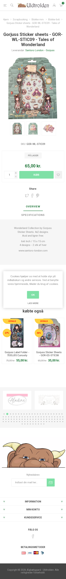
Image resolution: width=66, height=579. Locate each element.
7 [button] (21, 413)
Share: (33, 188)
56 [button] (30, 419)
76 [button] (22, 421)
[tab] (33, 206)
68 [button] (62, 419)
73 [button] (14, 421)
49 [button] (11, 419)
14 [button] (40, 413)
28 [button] (16, 416)
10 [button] (29, 413)
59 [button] (38, 419)
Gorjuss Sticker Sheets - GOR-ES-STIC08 (49, 354)
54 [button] (24, 419)
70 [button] (5, 421)
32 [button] (27, 416)
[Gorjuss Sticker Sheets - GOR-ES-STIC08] (49, 333)
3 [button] (10, 413)
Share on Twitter (27, 195)
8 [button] (24, 413)
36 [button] (38, 416)
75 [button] (19, 421)
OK (33, 294)
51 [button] (16, 419)
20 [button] (56, 413)
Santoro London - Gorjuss (39, 50)
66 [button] (57, 419)
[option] (17, 400)
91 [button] (62, 421)
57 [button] (33, 419)
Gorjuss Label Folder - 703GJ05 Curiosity (17, 354)
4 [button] (13, 413)
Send (51, 482)
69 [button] (3, 421)
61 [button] (43, 419)
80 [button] (33, 421)
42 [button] (54, 416)
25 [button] (8, 416)
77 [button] (24, 421)
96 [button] (33, 423)
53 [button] (22, 419)
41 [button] (51, 416)
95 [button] (30, 423)
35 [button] (35, 416)
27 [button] (14, 416)
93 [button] (24, 423)
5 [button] (15, 413)
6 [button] (18, 413)
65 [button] (54, 419)
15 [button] (42, 413)
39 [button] (46, 416)
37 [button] (41, 416)
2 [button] (7, 414)
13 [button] (37, 413)
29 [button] (19, 416)
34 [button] (33, 416)
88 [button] (54, 421)
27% (7, 333)
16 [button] (45, 413)
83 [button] (41, 421)
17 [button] (48, 413)
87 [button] (51, 421)
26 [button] (11, 416)
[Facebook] (33, 536)
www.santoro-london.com (33, 250)
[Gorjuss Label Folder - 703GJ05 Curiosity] (17, 333)
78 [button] (27, 421)
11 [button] (32, 413)
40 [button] (49, 416)
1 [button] (4, 413)
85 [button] (46, 421)
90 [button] (60, 421)
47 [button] (5, 419)
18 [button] (51, 413)
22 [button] (61, 413)
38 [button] (43, 416)
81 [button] (35, 421)
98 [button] (38, 423)
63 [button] (49, 419)
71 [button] (8, 421)
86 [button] (49, 421)
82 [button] (38, 421)
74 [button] (16, 421)
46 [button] (3, 419)
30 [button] (22, 416)
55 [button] (27, 419)
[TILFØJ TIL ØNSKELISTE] (58, 175)
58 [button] (35, 419)
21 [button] (59, 413)
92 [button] (22, 423)
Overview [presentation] (33, 206)
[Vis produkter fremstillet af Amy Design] (49, 400)
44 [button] (60, 416)
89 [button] (57, 421)
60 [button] (41, 419)
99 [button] (41, 423)
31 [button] (24, 416)
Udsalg (12, 321)
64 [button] (51, 419)
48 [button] (8, 419)
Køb (36, 174)
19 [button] (53, 413)
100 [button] (43, 423)
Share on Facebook (32, 195)
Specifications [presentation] (33, 215)
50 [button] (14, 419)
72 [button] (11, 421)
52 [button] (19, 419)
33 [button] (30, 416)
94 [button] (27, 423)
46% (39, 333)
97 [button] (35, 423)
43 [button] (57, 416)
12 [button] (34, 413)
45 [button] (62, 416)
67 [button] (60, 419)
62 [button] (46, 419)
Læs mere (33, 303)
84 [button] (43, 421)
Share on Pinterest (37, 195)
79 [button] (30, 421)
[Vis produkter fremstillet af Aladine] (17, 400)
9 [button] (26, 413)
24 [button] (5, 416)
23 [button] (3, 416)
